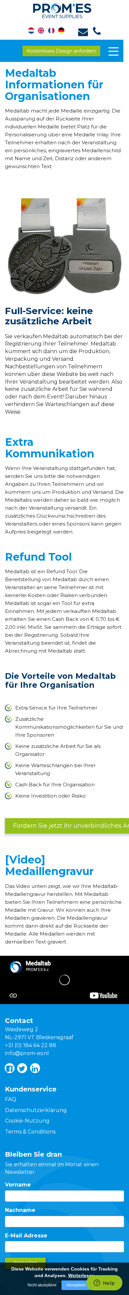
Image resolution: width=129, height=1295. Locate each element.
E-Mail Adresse (26, 1235)
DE (60, 31)
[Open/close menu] (113, 51)
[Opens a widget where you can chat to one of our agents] (104, 1283)
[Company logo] (64, 9)
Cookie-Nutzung (27, 1121)
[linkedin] (35, 1068)
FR (51, 31)
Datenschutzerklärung (36, 1110)
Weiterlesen (81, 1275)
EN (42, 31)
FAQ (10, 1099)
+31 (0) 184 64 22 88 (30, 1045)
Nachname (20, 1210)
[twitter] (22, 1068)
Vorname (18, 1184)
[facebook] (9, 1068)
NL (34, 31)
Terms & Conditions (30, 1132)
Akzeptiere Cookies (84, 1285)
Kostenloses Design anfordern (61, 51)
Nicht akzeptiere (42, 1285)
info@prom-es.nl (27, 1053)
